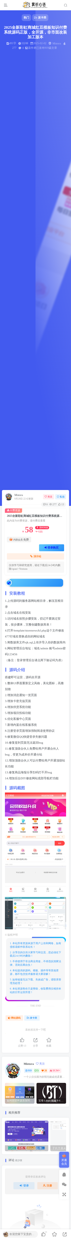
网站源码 (16, 1017)
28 (45, 1070)
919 (30, 1070)
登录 (26, 1185)
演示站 (37, 556)
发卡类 (33, 1017)
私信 (62, 496)
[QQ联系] (64, 1175)
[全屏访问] (64, 1194)
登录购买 (53, 547)
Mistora (18, 495)
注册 (49, 1185)
